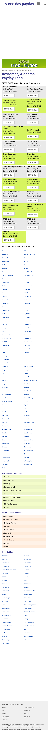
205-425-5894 (8, 240)
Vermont (27, 633)
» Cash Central (8, 540)
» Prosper (6, 526)
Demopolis (6, 310)
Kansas (4, 584)
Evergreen (5, 321)
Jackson (5, 366)
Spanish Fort (28, 440)
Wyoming (5, 643)
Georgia (5, 573)
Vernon (26, 457)
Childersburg (28, 293)
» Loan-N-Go (8, 516)
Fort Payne (28, 328)
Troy (25, 454)
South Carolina (7, 626)
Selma (26, 436)
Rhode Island (29, 622)
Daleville (27, 303)
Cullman (27, 300)
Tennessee (6, 629)
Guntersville (28, 342)
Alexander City (29, 254)
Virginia (4, 636)
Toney (4, 454)
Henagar (5, 356)
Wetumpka (28, 461)
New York (5, 612)
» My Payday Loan (10, 504)
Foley (4, 328)
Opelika (27, 405)
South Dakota (29, 626)
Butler (4, 286)
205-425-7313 (8, 227)
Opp (3, 408)
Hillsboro (27, 356)
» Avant (5, 547)
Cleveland (27, 296)
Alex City (5, 254)
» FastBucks (7, 533)
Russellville (28, 429)
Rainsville (5, 426)
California (5, 563)
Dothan (4, 314)
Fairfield (27, 321)
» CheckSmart (8, 536)
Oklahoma (5, 619)
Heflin (4, 352)
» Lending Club (8, 480)
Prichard (5, 422)
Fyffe (3, 331)
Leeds (26, 373)
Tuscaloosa (6, 457)
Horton (26, 359)
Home (4, 70)
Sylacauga (5, 447)
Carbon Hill (28, 286)
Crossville (5, 300)
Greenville (27, 338)
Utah (3, 633)
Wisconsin (27, 640)
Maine (26, 587)
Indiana (4, 580)
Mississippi (6, 598)
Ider (25, 363)
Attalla (26, 268)
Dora (26, 310)
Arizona (4, 559)
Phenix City (28, 415)
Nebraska (27, 601)
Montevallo (28, 391)
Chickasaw (6, 293)
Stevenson (6, 443)
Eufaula (27, 317)
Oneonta (5, 405)
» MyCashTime (8, 500)
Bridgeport (5, 282)
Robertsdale (6, 429)
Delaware (27, 566)
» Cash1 (6, 543)
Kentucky (27, 584)
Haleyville (5, 345)
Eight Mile (27, 314)
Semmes (5, 440)
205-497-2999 (32, 162)
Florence (27, 324)
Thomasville (28, 450)
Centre (4, 289)
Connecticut (6, 566)
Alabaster (5, 251)
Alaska (26, 556)
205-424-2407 (8, 214)
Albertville (27, 251)
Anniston (27, 261)
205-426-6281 (8, 95)
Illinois (26, 577)
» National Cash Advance (12, 497)
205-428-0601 (32, 200)
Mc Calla (27, 384)
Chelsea (27, 289)
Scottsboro (28, 433)
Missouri (27, 598)
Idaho (4, 577)
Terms (4, 714)
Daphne (5, 307)
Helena (26, 352)
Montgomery (6, 394)
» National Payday (9, 523)
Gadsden (27, 331)
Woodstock (28, 464)
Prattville (27, 419)
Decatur (27, 307)
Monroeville (6, 391)
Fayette (4, 324)
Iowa (25, 580)
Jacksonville (28, 366)
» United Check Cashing (12, 490)
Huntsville (5, 363)
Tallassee (5, 450)
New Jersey (6, 608)
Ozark (4, 412)
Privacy (26, 714)
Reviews (27, 711)
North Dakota (7, 615)
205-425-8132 (8, 109)
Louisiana (5, 587)
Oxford (26, 408)
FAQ (3, 711)
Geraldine (27, 335)
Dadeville (5, 303)
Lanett (4, 373)
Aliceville (27, 258)
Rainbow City (29, 422)
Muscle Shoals (7, 401)
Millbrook (5, 387)
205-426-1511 (32, 215)
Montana (5, 601)
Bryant (26, 282)
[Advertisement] (24, 33)
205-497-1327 (8, 137)
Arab (3, 265)
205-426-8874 (8, 200)
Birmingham (28, 275)
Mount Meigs (29, 398)
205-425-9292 (32, 150)
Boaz (3, 279)
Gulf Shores (6, 342)
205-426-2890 (32, 136)
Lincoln (4, 377)
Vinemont (5, 461)
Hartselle (27, 349)
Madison (5, 380)
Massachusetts (29, 591)
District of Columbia (9, 570)
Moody (26, 394)
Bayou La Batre (7, 275)
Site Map (5, 720)
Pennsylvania (7, 622)
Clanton (4, 296)
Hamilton (27, 345)
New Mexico (28, 608)
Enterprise (5, 317)
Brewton (27, 279)
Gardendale (6, 335)
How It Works (29, 708)
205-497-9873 (32, 95)
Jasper (4, 370)
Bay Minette (28, 272)
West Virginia (6, 640)
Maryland (5, 591)
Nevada (4, 605)
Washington (28, 636)
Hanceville (5, 349)
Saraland (5, 433)
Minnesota (28, 594)
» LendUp (6, 484)
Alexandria (6, 258)
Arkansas (27, 559)
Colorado (27, 563)
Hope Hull (5, 359)
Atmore (4, 268)
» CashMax (7, 507)
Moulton (5, 398)
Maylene (5, 384)
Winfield (5, 464)
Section (4, 436)
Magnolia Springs (30, 380)
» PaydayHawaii (9, 487)
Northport (27, 401)
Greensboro (6, 338)
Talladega (27, 447)
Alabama (10, 70)
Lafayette (27, 370)
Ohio (25, 615)
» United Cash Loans (10, 520)
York (3, 468)
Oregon (27, 619)
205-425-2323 (32, 122)
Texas (26, 629)
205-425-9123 (32, 175)
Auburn (4, 272)
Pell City (5, 415)
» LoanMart (7, 477)
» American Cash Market (12, 494)
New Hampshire (30, 605)
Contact (27, 717)
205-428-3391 (8, 162)
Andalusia (5, 261)
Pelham (27, 412)
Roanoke (27, 426)
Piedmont (5, 419)
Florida (26, 570)
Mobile (26, 387)
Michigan (5, 594)
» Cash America (9, 530)
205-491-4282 (32, 110)
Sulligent (27, 443)
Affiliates (5, 717)
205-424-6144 (8, 175)
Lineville (27, 377)
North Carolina (29, 612)
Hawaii (26, 573)
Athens (26, 265)
